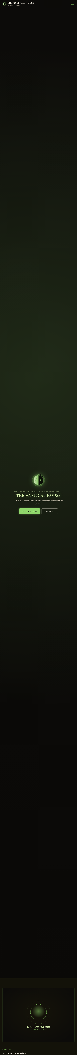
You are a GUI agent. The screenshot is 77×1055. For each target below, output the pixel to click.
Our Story (50, 511)
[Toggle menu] (73, 3)
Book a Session (29, 511)
